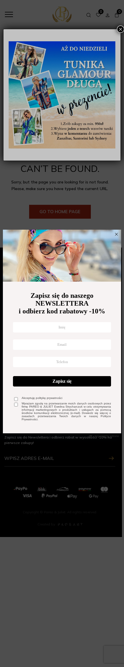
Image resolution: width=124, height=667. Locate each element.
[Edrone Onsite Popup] (62, 333)
